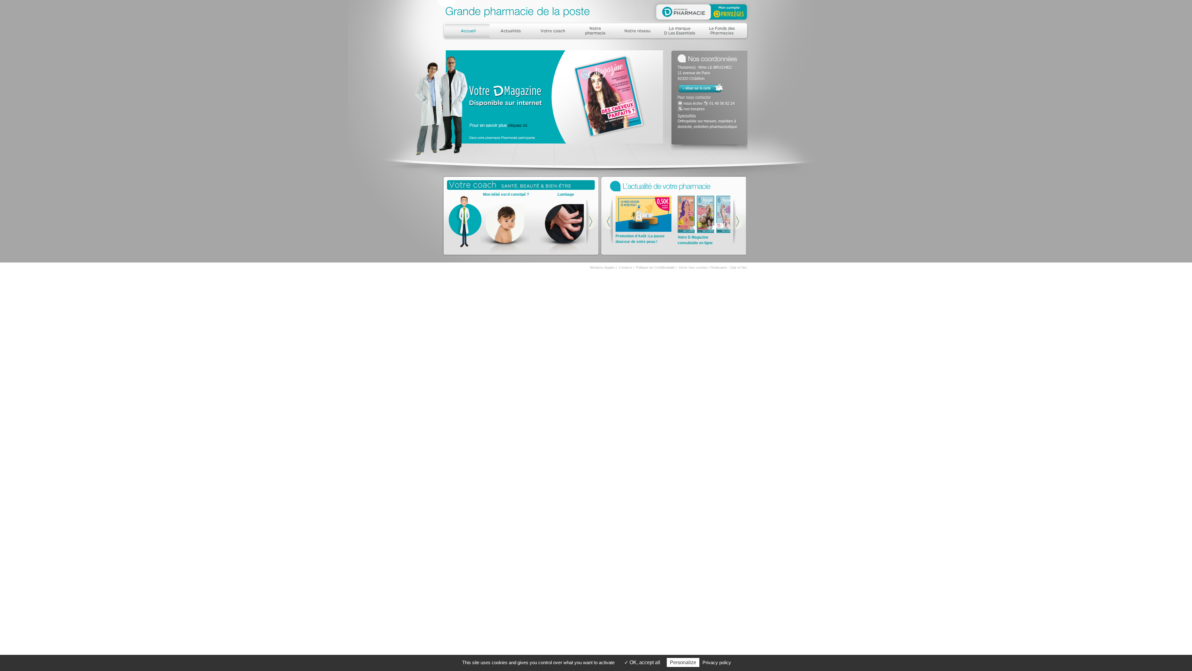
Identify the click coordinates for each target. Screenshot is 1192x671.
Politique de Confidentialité (655, 267)
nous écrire (692, 103)
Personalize (683, 662)
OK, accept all (644, 662)
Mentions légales (602, 267)
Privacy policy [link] (716, 662)
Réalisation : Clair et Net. (729, 267)
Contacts (625, 267)
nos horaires (694, 109)
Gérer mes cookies (693, 267)
